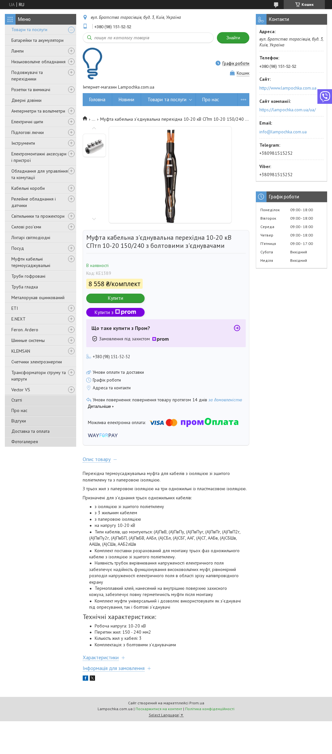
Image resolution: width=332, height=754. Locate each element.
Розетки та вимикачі (30, 89)
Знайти (233, 37)
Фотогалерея (24, 441)
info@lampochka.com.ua (283, 132)
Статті (16, 400)
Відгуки (18, 421)
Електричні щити (27, 122)
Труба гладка (24, 287)
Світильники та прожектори (38, 216)
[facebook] (85, 679)
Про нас (19, 410)
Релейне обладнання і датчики (33, 202)
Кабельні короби (28, 188)
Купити (115, 298)
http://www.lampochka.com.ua (287, 88)
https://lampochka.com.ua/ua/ (287, 110)
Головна (97, 99)
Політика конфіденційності (209, 708)
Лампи (17, 51)
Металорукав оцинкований (38, 297)
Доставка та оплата (30, 431)
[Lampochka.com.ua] (92, 63)
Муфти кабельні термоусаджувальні (30, 262)
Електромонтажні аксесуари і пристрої (38, 157)
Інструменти (23, 143)
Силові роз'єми (26, 227)
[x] (92, 679)
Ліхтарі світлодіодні (30, 237)
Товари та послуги (29, 29)
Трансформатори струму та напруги (38, 376)
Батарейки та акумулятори (37, 40)
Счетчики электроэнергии (36, 362)
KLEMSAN (20, 351)
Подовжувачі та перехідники (27, 75)
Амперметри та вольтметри (38, 111)
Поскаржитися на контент (159, 708)
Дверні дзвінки (26, 100)
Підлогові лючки (27, 132)
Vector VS (20, 390)
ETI (14, 308)
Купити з (104, 312)
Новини (126, 99)
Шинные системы (28, 340)
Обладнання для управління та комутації (39, 174)
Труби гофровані (28, 276)
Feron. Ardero (24, 330)
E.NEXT (18, 319)
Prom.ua (196, 702)
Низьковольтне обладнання (38, 62)
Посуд (17, 248)
